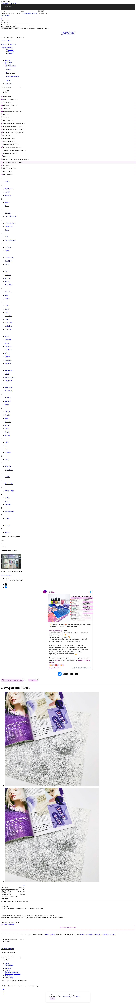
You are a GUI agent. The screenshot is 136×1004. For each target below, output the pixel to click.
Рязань (10, 53)
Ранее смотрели (7, 949)
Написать (13, 44)
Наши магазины (7, 48)
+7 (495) (7, 41)
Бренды (7, 60)
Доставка (8, 64)
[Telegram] (6, 960)
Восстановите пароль (29, 13)
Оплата (7, 970)
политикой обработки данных (71, 996)
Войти (7, 963)
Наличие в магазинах (69, 927)
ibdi (24, 885)
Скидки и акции (10, 66)
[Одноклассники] (4, 960)
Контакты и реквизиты (12, 974)
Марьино (11, 51)
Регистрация (5, 15)
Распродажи (10, 73)
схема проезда (6, 575)
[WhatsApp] (8, 960)
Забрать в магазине (7, 924)
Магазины (8, 62)
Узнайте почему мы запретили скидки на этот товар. (98, 934)
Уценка (8, 80)
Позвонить (4, 44)
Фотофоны (33, 680)
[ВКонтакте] (2, 960)
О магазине (9, 977)
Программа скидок (12, 76)
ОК (52, 998)
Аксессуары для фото (15, 680)
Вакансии (8, 975)
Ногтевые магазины (11, 972)
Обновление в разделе (8, 3)
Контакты (8, 83)
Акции (8, 69)
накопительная (50, 934)
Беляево (10, 50)
